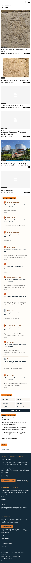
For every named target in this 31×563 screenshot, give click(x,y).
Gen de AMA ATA (7, 190)
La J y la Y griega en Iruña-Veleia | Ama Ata (15, 235)
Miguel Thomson (4, 82)
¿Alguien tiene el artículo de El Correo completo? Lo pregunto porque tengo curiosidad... (14, 334)
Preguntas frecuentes (6, 541)
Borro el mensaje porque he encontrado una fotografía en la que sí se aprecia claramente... (14, 286)
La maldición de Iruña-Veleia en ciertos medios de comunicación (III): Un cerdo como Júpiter (14, 433)
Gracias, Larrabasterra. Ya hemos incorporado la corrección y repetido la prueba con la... (14, 351)
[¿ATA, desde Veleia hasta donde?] (15, 95)
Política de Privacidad (14, 556)
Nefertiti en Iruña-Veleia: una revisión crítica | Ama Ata (15, 205)
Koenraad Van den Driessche (7, 53)
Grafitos (3, 77)
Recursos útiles (5, 538)
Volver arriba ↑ (5, 560)
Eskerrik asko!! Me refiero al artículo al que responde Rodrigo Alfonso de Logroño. (15, 303)
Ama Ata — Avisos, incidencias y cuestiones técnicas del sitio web (15, 418)
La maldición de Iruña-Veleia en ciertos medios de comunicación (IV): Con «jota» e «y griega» (14, 428)
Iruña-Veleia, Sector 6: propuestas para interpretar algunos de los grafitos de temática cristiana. (14, 132)
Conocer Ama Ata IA (15, 410)
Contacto (3, 546)
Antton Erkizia (4, 136)
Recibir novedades (7, 526)
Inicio (2, 5)
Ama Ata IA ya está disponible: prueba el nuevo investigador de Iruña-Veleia (14, 423)
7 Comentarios (26, 53)
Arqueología (5, 403)
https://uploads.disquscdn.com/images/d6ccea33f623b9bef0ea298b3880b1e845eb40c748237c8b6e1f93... (15, 256)
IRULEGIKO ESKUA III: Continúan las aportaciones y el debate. (13, 267)
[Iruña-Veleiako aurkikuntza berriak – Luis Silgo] (15, 29)
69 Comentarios (26, 82)
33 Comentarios (26, 107)
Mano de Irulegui (21, 407)
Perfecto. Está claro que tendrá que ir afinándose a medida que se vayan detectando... (14, 367)
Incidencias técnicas (6, 543)
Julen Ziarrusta (4, 192)
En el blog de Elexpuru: (10, 210)
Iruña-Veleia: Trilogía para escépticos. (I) (14, 80)
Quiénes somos (5, 535)
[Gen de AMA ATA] (15, 179)
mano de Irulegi (10, 492)
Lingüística (4, 103)
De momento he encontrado (11, 318)
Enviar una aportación (8, 480)
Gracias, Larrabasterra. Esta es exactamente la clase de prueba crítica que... (15, 384)
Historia (3, 504)
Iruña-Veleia (4, 128)
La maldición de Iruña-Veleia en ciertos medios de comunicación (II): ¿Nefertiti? (14, 437)
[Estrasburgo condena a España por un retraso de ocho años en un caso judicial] (15, 150)
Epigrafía (19, 403)
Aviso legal (4, 556)
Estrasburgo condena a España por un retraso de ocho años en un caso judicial (14, 164)
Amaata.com (6, 490)
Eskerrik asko (7, 240)
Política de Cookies (6, 558)
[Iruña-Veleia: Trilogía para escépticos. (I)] (15, 68)
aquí (21, 508)
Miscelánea (4, 160)
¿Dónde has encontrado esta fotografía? (14, 226)
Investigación (4, 47)
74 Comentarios (26, 136)
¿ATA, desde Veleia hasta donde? (12, 105)
